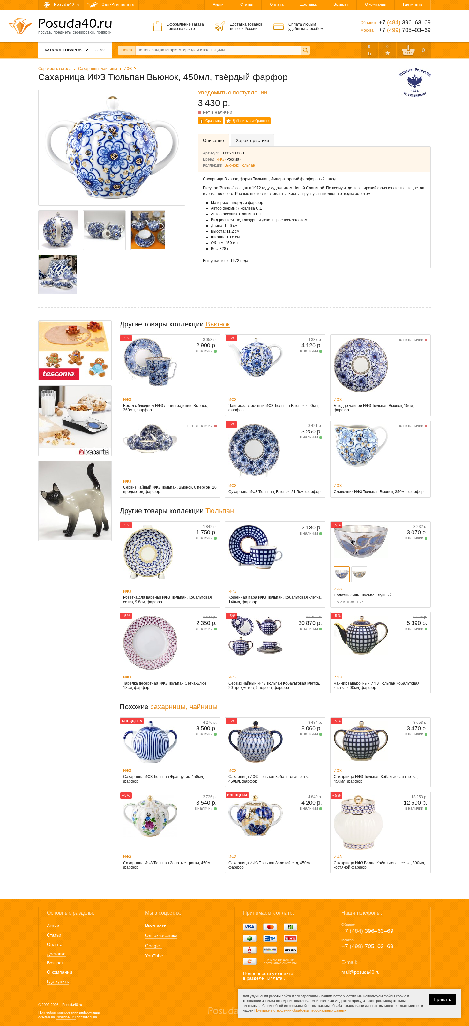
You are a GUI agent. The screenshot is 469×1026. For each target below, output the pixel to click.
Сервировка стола (54, 68)
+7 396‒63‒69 (367, 931)
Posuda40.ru (66, 1017)
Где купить (412, 4)
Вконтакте (155, 925)
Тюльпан (247, 165)
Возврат (340, 4)
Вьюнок (231, 165)
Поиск (126, 50)
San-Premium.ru (118, 4)
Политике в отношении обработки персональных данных (300, 1010)
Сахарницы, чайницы (97, 68)
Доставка (308, 4)
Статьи (246, 4)
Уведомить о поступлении (232, 92)
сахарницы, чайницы (184, 707)
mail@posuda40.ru (360, 972)
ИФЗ (128, 68)
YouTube (154, 955)
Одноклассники (161, 935)
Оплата (277, 4)
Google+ (153, 945)
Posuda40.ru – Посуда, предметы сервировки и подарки (75, 26)
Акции (218, 4)
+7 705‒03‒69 (367, 946)
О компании (375, 4)
